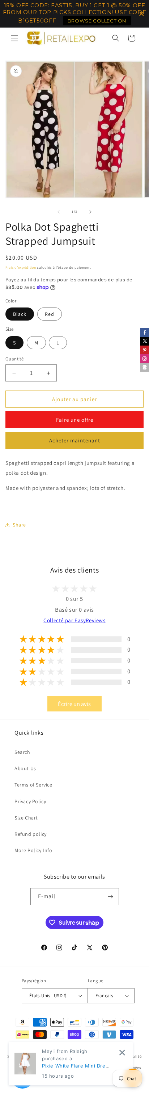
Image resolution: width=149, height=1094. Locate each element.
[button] (14, 38)
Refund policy (30, 834)
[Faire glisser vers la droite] (90, 212)
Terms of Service (33, 784)
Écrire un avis (74, 704)
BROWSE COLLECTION (97, 21)
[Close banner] (141, 14)
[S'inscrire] (111, 896)
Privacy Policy (30, 801)
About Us (25, 768)
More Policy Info (33, 850)
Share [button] (19, 524)
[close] (122, 1052)
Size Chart (26, 817)
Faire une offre (74, 419)
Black (19, 314)
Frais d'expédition (20, 267)
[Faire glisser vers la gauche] (59, 212)
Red (49, 314)
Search (22, 752)
